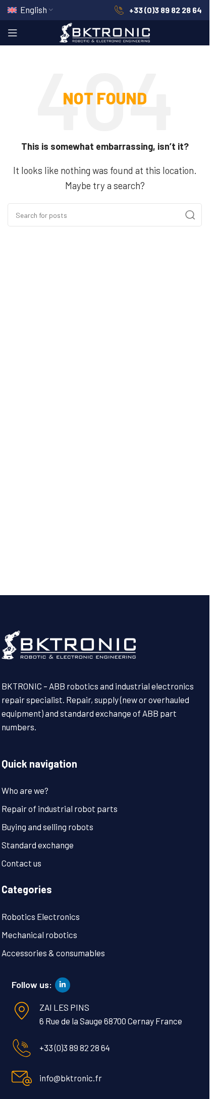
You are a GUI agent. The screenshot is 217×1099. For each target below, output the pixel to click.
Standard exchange (38, 845)
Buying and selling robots (47, 827)
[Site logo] (105, 31)
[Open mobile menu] (13, 33)
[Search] (190, 214)
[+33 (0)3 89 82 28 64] (22, 1048)
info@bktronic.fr (70, 1078)
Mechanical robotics (39, 935)
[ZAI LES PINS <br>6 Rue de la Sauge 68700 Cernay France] (22, 1011)
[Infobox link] (158, 10)
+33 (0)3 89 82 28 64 (74, 1048)
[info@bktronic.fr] (22, 1078)
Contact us (21, 863)
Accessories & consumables (53, 953)
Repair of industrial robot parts (60, 808)
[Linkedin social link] (62, 985)
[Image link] (69, 644)
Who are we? (25, 790)
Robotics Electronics (41, 916)
